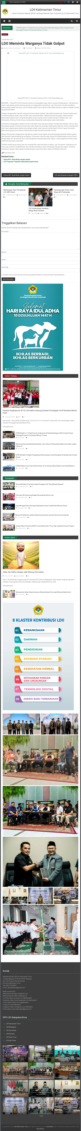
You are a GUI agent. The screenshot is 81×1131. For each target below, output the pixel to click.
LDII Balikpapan (11, 1027)
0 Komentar (28, 48)
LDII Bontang (10, 1034)
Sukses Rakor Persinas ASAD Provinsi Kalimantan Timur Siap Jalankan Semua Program (45, 526)
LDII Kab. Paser (11, 1040)
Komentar (5, 231)
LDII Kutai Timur (11, 1037)
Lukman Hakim (22, 195)
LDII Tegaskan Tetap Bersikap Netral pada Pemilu (21, 161)
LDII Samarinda (11, 1030)
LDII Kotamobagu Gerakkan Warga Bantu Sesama (39, 209)
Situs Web (5, 267)
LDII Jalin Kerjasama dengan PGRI (66, 175)
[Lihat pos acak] (77, 21)
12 (32, 486)
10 (31, 497)
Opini (5, 567)
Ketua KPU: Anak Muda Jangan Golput (17, 159)
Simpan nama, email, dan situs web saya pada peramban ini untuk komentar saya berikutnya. (34, 275)
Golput (39, 48)
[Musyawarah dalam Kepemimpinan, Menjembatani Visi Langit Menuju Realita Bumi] (9, 594)
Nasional (4, 34)
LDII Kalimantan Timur (45, 9)
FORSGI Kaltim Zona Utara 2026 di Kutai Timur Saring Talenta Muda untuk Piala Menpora (45, 466)
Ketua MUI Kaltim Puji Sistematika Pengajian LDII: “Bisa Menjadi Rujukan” (40, 484)
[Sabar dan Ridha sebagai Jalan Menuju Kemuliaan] (21, 555)
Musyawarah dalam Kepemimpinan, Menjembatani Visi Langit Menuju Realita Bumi (43, 592)
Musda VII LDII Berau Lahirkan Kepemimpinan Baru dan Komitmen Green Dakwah (42, 515)
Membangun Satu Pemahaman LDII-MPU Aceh (14, 191)
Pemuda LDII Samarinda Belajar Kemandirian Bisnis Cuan (35, 495)
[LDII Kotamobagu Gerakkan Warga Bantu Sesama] (40, 197)
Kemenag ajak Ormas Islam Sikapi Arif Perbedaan (64, 191)
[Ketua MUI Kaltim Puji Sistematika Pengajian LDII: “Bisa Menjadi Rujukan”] (9, 486)
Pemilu (49, 48)
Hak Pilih (43, 48)
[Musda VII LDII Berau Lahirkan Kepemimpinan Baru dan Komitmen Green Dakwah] (8, 516)
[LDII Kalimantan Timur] (4, 21)
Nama (4, 252)
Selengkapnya (7, 426)
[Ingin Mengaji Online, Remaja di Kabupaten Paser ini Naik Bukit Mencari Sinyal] (9, 506)
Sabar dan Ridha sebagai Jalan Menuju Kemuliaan (23, 572)
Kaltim (6, 405)
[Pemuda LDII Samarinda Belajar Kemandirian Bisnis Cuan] (9, 496)
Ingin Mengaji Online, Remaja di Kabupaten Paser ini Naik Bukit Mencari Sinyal (41, 506)
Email (4, 259)
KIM (19, 417)
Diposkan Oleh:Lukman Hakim (12, 48)
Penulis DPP (42, 213)
